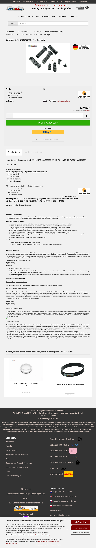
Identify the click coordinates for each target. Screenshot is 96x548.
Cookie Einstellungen (13, 476)
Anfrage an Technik (69, 2)
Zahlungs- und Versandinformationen (19, 463)
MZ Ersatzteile (25, 17)
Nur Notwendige (81, 528)
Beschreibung (14, 152)
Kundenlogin (42, 2)
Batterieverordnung (57, 510)
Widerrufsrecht (11, 450)
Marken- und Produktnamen (60, 515)
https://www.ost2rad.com (62, 492)
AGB (7, 459)
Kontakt (9, 446)
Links (8, 472)
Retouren (55, 2)
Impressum (10, 442)
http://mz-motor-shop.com (62, 506)
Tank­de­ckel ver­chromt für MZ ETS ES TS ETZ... (26, 385)
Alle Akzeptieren (81, 522)
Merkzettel (84, 2)
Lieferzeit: (10, 101)
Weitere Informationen (81, 533)
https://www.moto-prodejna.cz (64, 501)
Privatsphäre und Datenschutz (17, 467)
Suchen (17, 2)
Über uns (74, 17)
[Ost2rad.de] (15, 9)
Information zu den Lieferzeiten (17, 455)
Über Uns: (26, 489)
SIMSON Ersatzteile (45, 17)
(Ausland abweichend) (63, 101)
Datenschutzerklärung (42, 535)
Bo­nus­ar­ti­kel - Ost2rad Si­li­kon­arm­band (70, 385)
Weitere (62, 17)
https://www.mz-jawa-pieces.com (65, 496)
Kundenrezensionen (33, 152)
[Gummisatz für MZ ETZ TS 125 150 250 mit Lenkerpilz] (48, 58)
